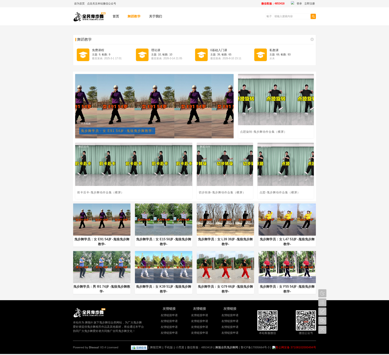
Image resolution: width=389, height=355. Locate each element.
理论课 (155, 50)
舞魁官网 (155, 347)
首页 (116, 16)
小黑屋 (180, 347)
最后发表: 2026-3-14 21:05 (166, 58)
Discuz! (94, 347)
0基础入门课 (218, 50)
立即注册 (309, 3)
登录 (299, 3)
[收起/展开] (312, 39)
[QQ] (139, 347)
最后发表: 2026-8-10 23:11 (225, 58)
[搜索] (313, 16)
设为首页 (79, 3)
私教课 (274, 50)
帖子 (269, 16)
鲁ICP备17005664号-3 (255, 347)
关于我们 (155, 16)
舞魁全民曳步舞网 (226, 347)
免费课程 (98, 50)
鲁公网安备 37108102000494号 (296, 347)
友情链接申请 (169, 315)
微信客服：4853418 (272, 3)
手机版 (168, 347)
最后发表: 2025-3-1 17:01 (107, 58)
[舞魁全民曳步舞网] (89, 22)
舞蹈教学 (134, 16)
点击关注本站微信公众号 (101, 3)
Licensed (112, 347)
